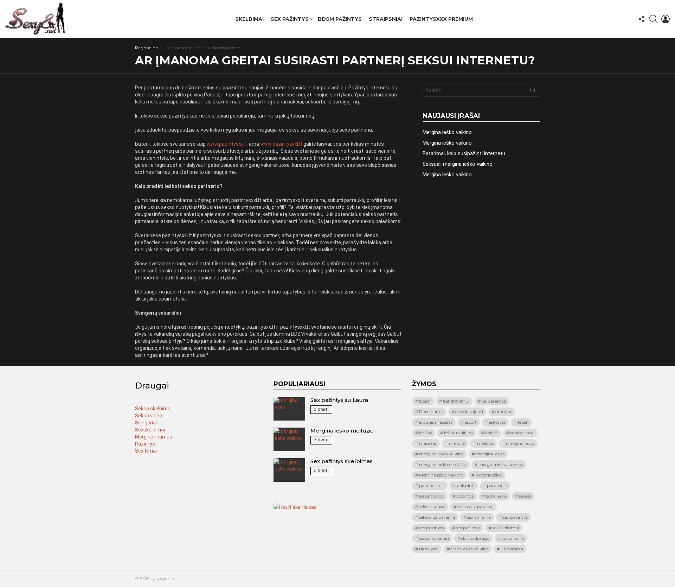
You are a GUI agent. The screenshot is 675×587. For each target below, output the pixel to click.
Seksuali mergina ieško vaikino (458, 164)
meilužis (485, 443)
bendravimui (456, 401)
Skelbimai (249, 19)
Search (533, 92)
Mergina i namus (153, 437)
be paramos (494, 401)
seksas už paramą (437, 517)
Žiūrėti (321, 409)
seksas (525, 496)
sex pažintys (468, 527)
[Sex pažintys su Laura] (289, 409)
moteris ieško (488, 475)
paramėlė (497, 485)
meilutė (457, 443)
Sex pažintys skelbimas (341, 461)
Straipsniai (386, 19)
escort (471, 422)
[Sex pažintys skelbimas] (289, 470)
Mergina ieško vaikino (447, 132)
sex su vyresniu (434, 538)
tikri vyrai (428, 548)
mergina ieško (490, 453)
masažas (428, 443)
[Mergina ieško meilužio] (289, 439)
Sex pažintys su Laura (339, 400)
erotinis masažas (435, 422)
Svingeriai (146, 422)
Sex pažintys (290, 19)
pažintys (465, 496)
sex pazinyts (431, 527)
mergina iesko (520, 443)
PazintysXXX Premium (441, 19)
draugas (503, 411)
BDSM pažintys (340, 19)
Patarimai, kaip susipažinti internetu (464, 153)
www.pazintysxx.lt (227, 144)
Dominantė (431, 411)
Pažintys (145, 444)
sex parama (479, 517)
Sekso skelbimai (153, 408)
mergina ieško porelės (500, 464)
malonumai (522, 432)
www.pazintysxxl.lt (281, 144)
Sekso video (148, 415)
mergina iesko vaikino (441, 453)
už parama (512, 548)
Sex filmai (146, 451)
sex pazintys (515, 517)
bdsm (425, 401)
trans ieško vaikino (469, 548)
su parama (513, 538)
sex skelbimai (506, 527)
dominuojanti (469, 411)
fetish (523, 422)
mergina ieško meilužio (442, 464)
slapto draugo (475, 538)
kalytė (491, 432)
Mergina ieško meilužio (342, 430)
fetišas (425, 432)
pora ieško (496, 496)
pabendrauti (431, 485)
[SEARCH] (653, 19)
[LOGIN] (665, 19)
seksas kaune (432, 506)
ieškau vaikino (458, 432)
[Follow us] (641, 19)
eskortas (497, 422)
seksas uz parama (475, 506)
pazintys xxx (431, 496)
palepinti (466, 485)
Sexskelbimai (150, 430)
